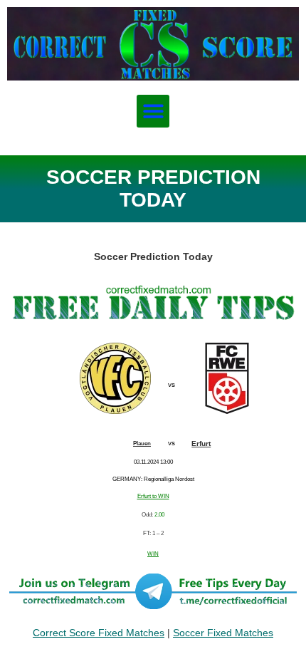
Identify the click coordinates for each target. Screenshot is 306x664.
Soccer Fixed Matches (223, 632)
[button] (153, 111)
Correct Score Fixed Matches (98, 632)
